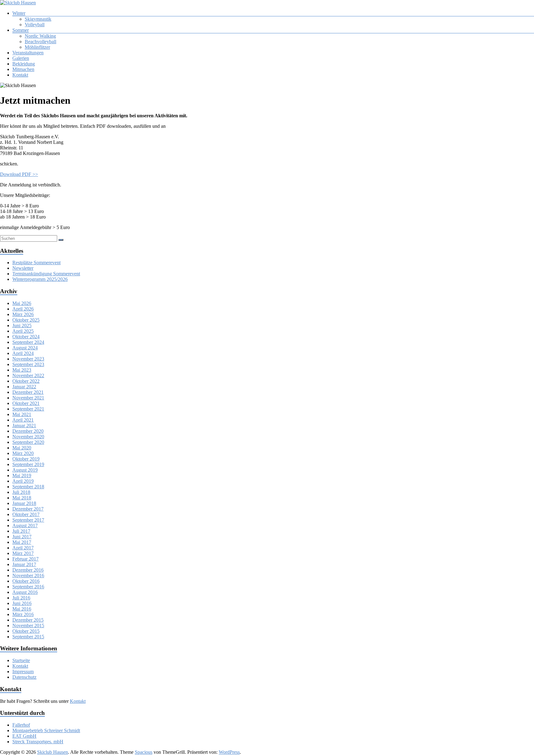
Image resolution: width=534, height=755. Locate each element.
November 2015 (28, 625)
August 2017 (25, 525)
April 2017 (23, 547)
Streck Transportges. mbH (37, 741)
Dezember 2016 (28, 570)
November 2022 (28, 375)
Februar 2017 (25, 558)
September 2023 (28, 364)
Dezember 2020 (28, 431)
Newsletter (22, 268)
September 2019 (28, 464)
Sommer (20, 30)
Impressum (23, 671)
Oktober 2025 (26, 320)
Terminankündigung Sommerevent (46, 273)
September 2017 (28, 520)
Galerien (20, 58)
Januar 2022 (24, 386)
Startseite (21, 660)
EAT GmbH (24, 736)
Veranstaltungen (28, 52)
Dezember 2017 (28, 508)
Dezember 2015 (28, 620)
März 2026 (23, 314)
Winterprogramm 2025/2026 (40, 279)
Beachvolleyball (40, 41)
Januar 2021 (24, 425)
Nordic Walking (40, 36)
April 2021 (23, 420)
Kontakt (20, 74)
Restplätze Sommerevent (36, 262)
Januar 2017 (24, 564)
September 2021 (28, 408)
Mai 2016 (21, 608)
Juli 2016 (21, 597)
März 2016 (23, 614)
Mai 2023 (21, 370)
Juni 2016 (22, 603)
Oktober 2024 (26, 336)
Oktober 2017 (26, 514)
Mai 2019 (21, 475)
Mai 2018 (21, 497)
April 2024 (23, 353)
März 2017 (23, 553)
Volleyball (34, 24)
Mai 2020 (21, 447)
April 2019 (23, 481)
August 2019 (25, 470)
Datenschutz (24, 677)
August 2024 (25, 347)
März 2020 (23, 453)
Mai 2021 (21, 414)
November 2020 (28, 436)
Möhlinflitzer (37, 47)
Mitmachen (23, 69)
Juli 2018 (21, 492)
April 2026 (23, 308)
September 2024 (28, 342)
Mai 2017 (21, 542)
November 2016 (28, 575)
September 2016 (28, 586)
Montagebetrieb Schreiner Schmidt (46, 730)
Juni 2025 (22, 325)
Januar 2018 (24, 503)
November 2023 (28, 358)
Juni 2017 (22, 536)
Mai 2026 (21, 303)
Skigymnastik (38, 19)
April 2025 (23, 331)
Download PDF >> (19, 174)
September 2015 (28, 636)
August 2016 (25, 592)
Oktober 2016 (26, 581)
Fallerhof (21, 725)
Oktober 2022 (26, 381)
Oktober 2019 (26, 458)
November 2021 (28, 397)
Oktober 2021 (26, 403)
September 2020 (28, 442)
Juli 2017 (21, 531)
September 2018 (28, 486)
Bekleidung (23, 63)
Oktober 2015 (26, 631)
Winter (18, 13)
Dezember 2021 (28, 392)
